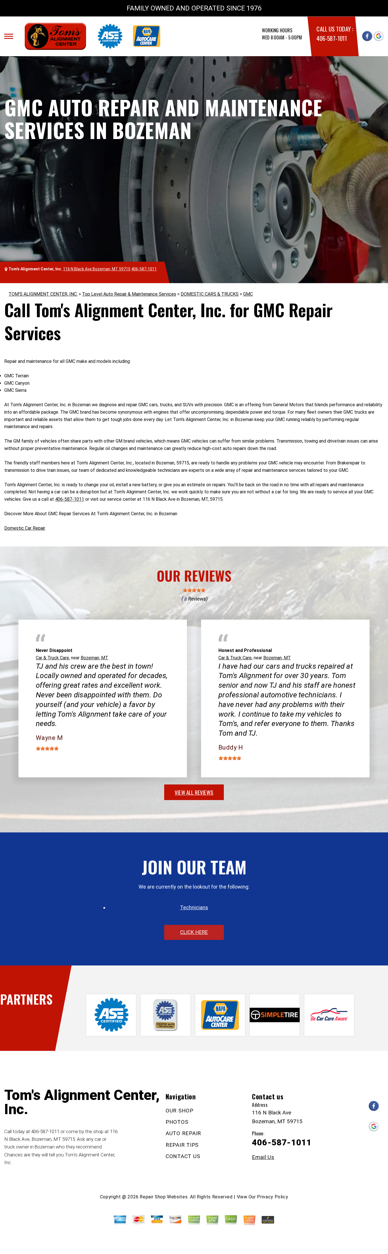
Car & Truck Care (52, 657)
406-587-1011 (331, 38)
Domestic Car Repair (24, 528)
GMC (248, 294)
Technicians (194, 907)
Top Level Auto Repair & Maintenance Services (129, 294)
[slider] (194, 590)
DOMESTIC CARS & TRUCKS (210, 294)
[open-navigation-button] (8, 36)
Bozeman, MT (94, 657)
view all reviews (194, 792)
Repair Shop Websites (163, 1197)
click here (194, 932)
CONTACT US (183, 1156)
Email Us (263, 1157)
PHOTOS (177, 1122)
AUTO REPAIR (183, 1133)
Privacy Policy (272, 1197)
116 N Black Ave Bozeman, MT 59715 (96, 269)
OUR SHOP (179, 1110)
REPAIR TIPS (182, 1145)
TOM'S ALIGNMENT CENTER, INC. (43, 294)
